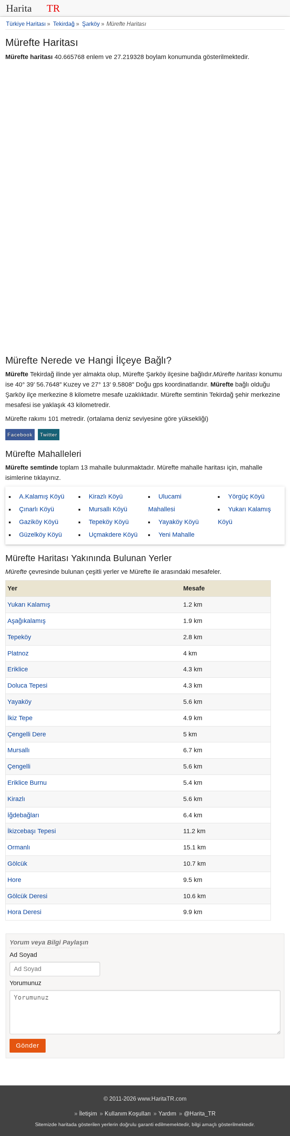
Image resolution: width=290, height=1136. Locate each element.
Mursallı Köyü (108, 509)
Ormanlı (18, 847)
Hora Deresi (24, 912)
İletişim (88, 1113)
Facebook (20, 434)
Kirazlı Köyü (106, 496)
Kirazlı (16, 798)
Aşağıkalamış (26, 620)
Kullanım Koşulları (128, 1113)
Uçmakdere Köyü (113, 534)
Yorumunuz (25, 983)
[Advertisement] (145, 298)
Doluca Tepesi (27, 685)
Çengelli (18, 766)
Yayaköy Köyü (178, 521)
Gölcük (17, 863)
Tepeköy (19, 637)
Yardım (167, 1113)
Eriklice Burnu (27, 782)
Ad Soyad (23, 954)
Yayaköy (19, 701)
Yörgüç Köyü (246, 496)
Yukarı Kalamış (28, 604)
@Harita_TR (200, 1113)
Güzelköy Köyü (40, 534)
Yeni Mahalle (176, 534)
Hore (14, 879)
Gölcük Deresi (27, 896)
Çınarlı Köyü (36, 509)
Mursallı (18, 750)
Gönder (27, 1045)
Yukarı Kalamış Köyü (244, 515)
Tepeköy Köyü (109, 521)
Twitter (48, 434)
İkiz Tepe (20, 718)
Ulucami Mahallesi (164, 503)
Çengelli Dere (26, 734)
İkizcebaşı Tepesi (31, 831)
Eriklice (17, 669)
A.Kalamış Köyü (41, 496)
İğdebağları (23, 815)
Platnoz (18, 653)
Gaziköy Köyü (38, 521)
